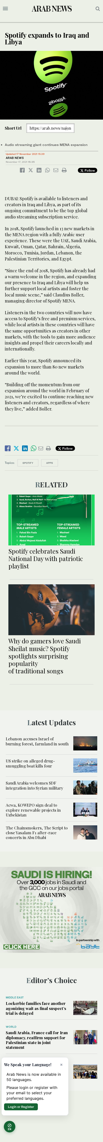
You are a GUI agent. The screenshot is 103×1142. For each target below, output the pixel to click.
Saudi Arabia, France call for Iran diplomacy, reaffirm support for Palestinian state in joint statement (37, 1040)
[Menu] (5, 8)
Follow (89, 170)
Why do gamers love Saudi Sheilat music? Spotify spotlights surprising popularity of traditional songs (44, 656)
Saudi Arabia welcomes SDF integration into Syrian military (34, 785)
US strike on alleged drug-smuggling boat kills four (30, 763)
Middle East (15, 997)
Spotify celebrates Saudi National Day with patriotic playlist (45, 558)
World (11, 1026)
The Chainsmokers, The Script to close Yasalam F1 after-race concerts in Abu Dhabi (37, 832)
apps (49, 462)
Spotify (28, 462)
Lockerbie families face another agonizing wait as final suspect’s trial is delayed (36, 1008)
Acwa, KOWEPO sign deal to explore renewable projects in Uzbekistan (33, 809)
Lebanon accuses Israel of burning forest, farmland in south (37, 741)
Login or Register (21, 1107)
